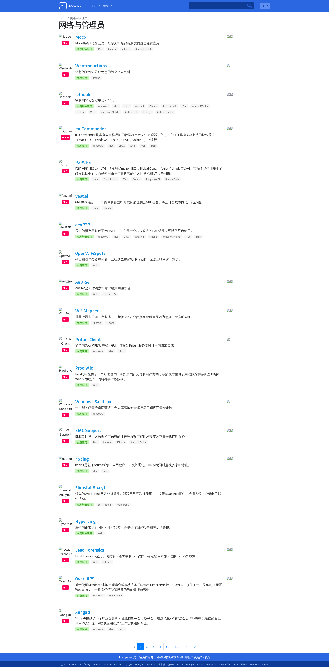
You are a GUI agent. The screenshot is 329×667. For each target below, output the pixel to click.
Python (81, 112)
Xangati (82, 612)
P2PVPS (83, 162)
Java (132, 146)
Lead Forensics (89, 549)
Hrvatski (151, 664)
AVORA (82, 281)
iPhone (126, 49)
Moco (80, 36)
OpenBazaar (110, 179)
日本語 (161, 664)
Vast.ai (81, 195)
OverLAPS (84, 578)
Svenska (254, 664)
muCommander (90, 128)
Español (118, 664)
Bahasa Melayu (185, 664)
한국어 (171, 664)
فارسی (128, 664)
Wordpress (123, 504)
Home (62, 18)
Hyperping (85, 521)
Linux (126, 106)
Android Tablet (143, 49)
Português (211, 664)
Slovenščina (240, 664)
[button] (96, 6)
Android (112, 49)
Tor (125, 179)
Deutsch (107, 664)
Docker (136, 179)
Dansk (96, 664)
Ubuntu (108, 208)
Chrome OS (109, 294)
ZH (264, 6)
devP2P (82, 224)
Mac (116, 106)
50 (168, 647)
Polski (199, 664)
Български (75, 664)
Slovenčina (225, 664)
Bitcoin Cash (172, 179)
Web (92, 112)
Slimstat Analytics (92, 487)
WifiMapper (87, 310)
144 (186, 647)
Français (139, 664)
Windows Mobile (110, 112)
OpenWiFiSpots (90, 253)
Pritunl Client (88, 339)
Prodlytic (84, 367)
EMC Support (88, 430)
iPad (100, 49)
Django (147, 112)
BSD (153, 146)
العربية (63, 664)
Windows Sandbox (93, 401)
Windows (103, 106)
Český (87, 664)
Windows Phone (171, 236)
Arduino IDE (131, 112)
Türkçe (265, 664)
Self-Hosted (104, 504)
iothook (82, 94)
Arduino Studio (165, 112)
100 (177, 647)
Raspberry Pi (169, 106)
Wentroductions (91, 65)
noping (82, 459)
